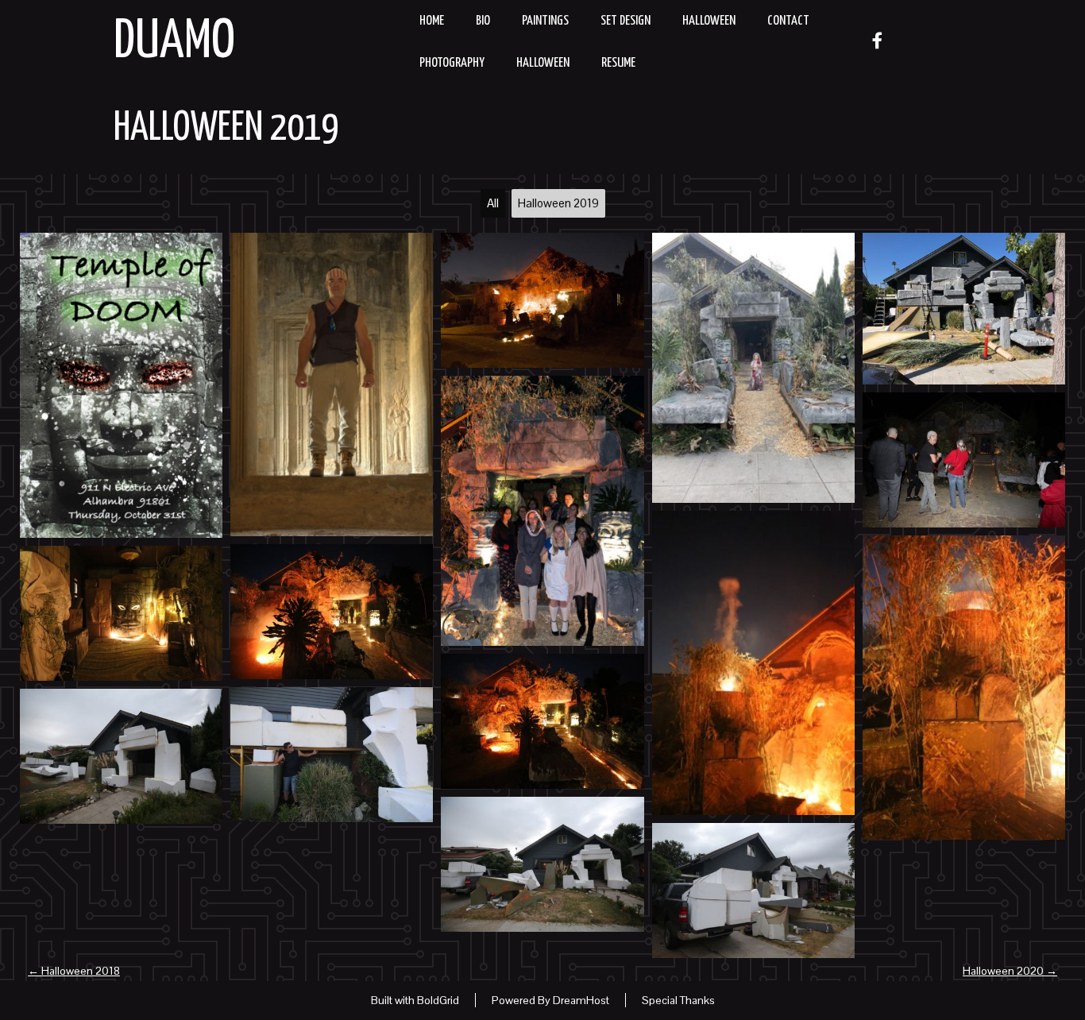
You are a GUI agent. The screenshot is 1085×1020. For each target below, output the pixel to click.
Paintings (545, 21)
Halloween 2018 (74, 971)
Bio (483, 21)
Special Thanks (678, 1000)
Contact (788, 21)
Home (431, 21)
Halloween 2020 (1010, 971)
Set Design (625, 21)
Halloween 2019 (226, 129)
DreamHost (581, 1000)
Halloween (709, 21)
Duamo (174, 42)
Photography (452, 63)
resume (618, 63)
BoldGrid (438, 1000)
